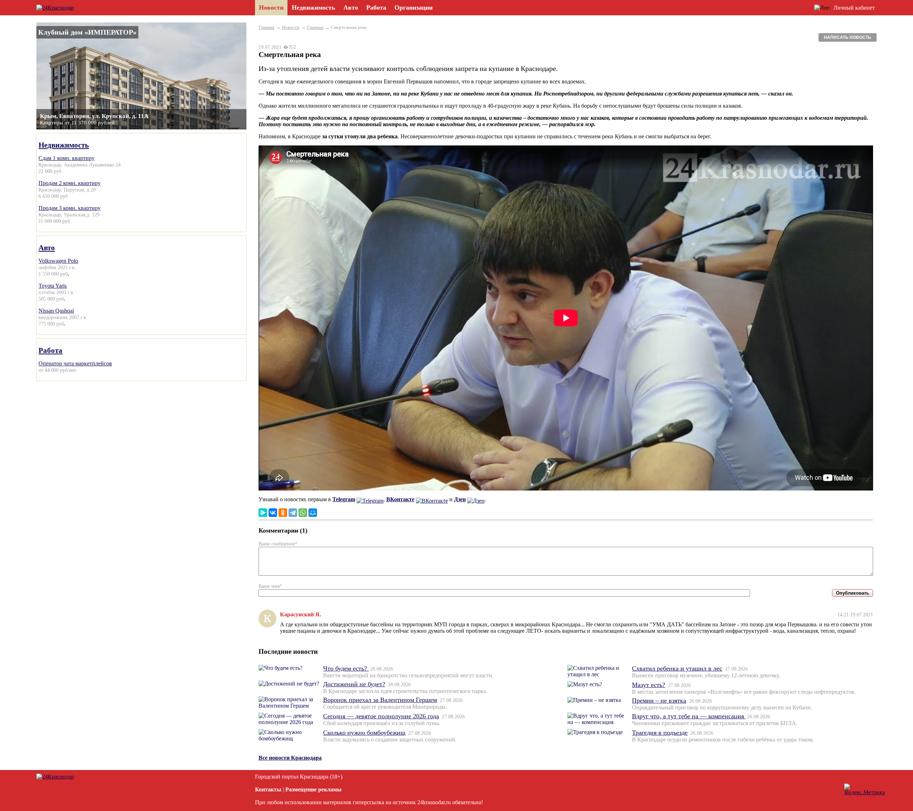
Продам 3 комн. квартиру (70, 208)
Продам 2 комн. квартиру (70, 183)
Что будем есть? (346, 668)
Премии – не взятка (659, 700)
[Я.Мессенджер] (263, 512)
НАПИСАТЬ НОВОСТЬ (847, 37)
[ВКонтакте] (273, 512)
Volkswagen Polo (58, 261)
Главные (315, 27)
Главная (266, 27)
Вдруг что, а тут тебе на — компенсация (689, 716)
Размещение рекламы (313, 789)
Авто (47, 247)
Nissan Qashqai (56, 311)
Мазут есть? (648, 684)
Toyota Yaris (53, 286)
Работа (50, 350)
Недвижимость (64, 145)
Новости (290, 27)
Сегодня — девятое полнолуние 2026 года (381, 716)
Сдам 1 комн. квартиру (67, 158)
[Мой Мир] (312, 512)
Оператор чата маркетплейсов (75, 363)
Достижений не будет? (354, 684)
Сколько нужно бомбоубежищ (364, 732)
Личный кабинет (854, 8)
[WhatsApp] (303, 512)
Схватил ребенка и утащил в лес (677, 668)
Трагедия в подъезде (660, 732)
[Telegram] (293, 512)
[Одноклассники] (283, 512)
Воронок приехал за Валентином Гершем (380, 699)
